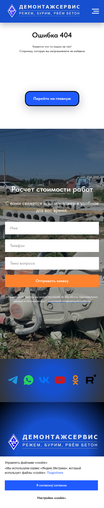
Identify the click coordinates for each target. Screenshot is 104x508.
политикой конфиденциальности (68, 440)
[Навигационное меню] (95, 11)
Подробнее (55, 473)
